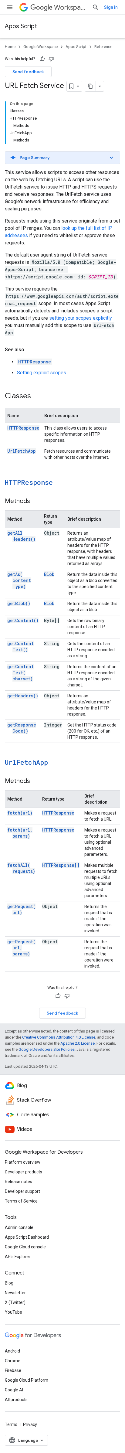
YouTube (13, 1312)
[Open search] (95, 7)
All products (16, 1399)
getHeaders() (22, 696)
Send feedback (28, 71)
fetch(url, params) (19, 833)
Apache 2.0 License (77, 1043)
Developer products (23, 1171)
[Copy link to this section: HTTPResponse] (61, 483)
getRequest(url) (21, 909)
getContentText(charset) (20, 673)
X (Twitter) (15, 1302)
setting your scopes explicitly (80, 318)
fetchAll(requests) (21, 868)
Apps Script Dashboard (27, 1237)
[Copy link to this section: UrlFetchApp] (56, 763)
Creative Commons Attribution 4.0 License (58, 1037)
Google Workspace (40, 46)
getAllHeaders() (21, 536)
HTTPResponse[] (60, 865)
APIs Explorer (17, 1256)
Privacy (30, 1424)
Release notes (18, 1181)
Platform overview (22, 1162)
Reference (103, 46)
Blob (49, 574)
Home (10, 46)
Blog (9, 1283)
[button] (62, 157)
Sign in (111, 7)
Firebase (13, 1370)
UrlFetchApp (21, 451)
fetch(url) (19, 813)
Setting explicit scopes (41, 373)
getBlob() (18, 603)
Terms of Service (21, 1201)
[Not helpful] (51, 58)
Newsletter (15, 1292)
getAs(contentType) (19, 580)
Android (12, 1351)
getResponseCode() (21, 728)
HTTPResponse (34, 362)
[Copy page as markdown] (90, 86)
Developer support (22, 1191)
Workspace (70, 7)
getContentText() (20, 646)
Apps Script (21, 26)
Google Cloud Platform (26, 1380)
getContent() (23, 620)
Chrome (12, 1360)
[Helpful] (42, 58)
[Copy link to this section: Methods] (36, 501)
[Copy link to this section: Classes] (37, 396)
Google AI (14, 1389)
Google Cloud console (25, 1246)
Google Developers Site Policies (47, 1049)
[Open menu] (10, 7)
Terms (11, 1424)
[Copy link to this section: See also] (30, 349)
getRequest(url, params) (21, 948)
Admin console (19, 1227)
